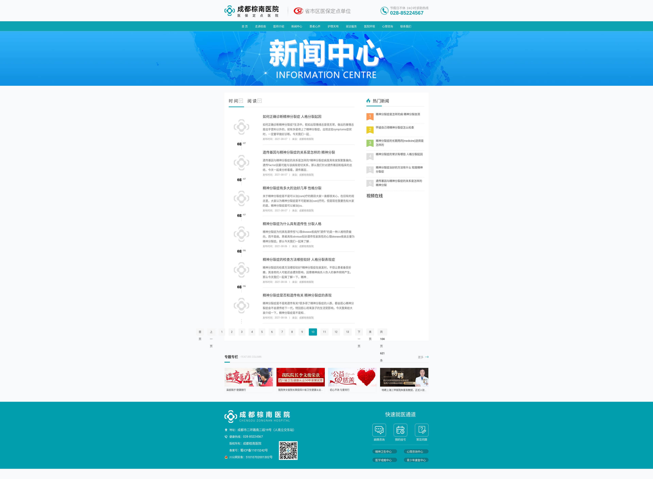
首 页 (245, 26)
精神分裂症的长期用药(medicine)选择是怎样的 (400, 143)
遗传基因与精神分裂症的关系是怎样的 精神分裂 (399, 183)
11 (324, 332)
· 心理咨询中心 (414, 451)
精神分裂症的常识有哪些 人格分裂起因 (399, 154)
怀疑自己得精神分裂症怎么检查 (395, 127)
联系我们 (405, 26)
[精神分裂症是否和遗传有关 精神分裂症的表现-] (241, 310)
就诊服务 (351, 26)
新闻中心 (296, 26)
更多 (420, 357)
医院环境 (369, 26)
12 (336, 332)
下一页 (359, 339)
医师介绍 (278, 26)
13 (347, 332)
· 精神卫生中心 (383, 451)
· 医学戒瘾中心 (383, 460)
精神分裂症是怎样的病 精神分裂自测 (398, 114)
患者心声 (315, 26)
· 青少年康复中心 (416, 460)
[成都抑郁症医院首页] (266, 416)
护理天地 (333, 26)
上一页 (211, 339)
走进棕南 (260, 26)
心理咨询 (387, 26)
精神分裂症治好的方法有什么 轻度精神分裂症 (399, 169)
